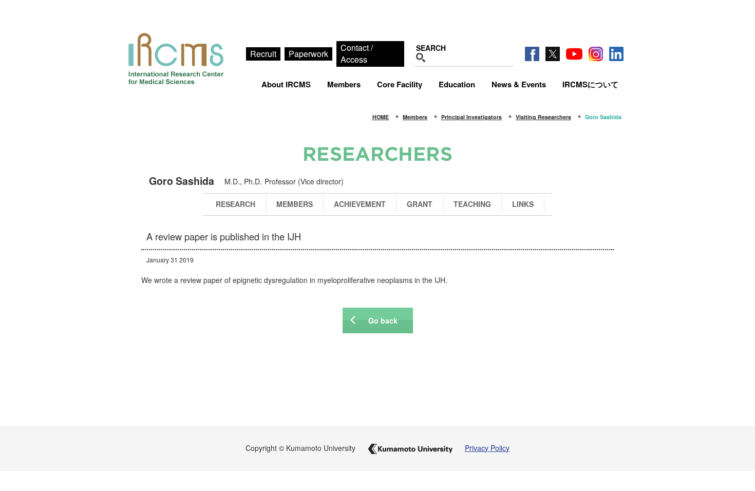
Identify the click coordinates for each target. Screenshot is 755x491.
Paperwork (308, 54)
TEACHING (472, 204)
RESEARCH (235, 204)
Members (344, 84)
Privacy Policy (487, 448)
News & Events (519, 84)
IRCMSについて (590, 84)
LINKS (523, 204)
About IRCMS (286, 84)
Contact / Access (357, 53)
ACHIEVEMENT (360, 204)
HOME (380, 117)
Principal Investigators (471, 117)
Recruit (263, 54)
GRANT (419, 204)
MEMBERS (294, 204)
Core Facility (399, 84)
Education (457, 84)
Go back (383, 320)
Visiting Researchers (543, 117)
